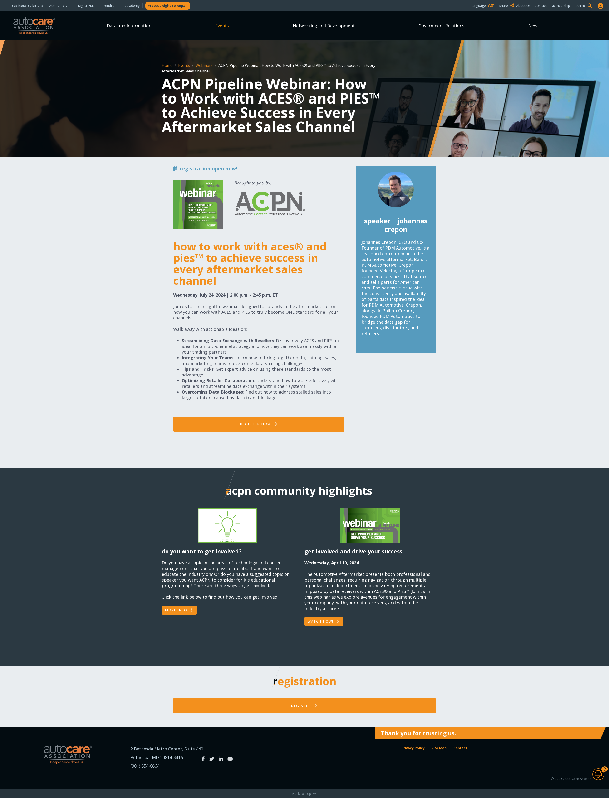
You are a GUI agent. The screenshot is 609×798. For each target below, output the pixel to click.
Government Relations (441, 26)
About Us (523, 5)
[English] (483, 14)
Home (167, 65)
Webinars (205, 65)
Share (504, 5)
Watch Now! (320, 621)
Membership (560, 5)
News (534, 26)
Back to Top (302, 793)
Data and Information (129, 26)
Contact (541, 5)
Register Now (255, 424)
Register (301, 705)
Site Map (439, 748)
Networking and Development (324, 26)
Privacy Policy (413, 748)
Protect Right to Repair (168, 5)
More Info (176, 610)
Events (222, 26)
